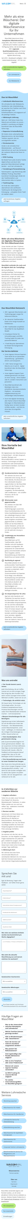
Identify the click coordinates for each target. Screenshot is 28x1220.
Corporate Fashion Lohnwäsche (14, 1147)
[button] (14, 1026)
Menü (21, 4)
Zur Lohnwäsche (14, 74)
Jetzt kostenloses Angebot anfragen (12, 200)
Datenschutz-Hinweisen (12, 1199)
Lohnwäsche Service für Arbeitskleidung (11, 1121)
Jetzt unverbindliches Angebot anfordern (13, 68)
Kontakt (14, 1186)
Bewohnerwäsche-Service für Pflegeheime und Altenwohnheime (13, 1153)
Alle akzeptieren (8, 1206)
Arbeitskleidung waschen (12, 1127)
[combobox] (14, 981)
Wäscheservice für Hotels (12, 1107)
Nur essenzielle (8, 1211)
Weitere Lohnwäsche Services (14, 1094)
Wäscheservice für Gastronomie (10, 1140)
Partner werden (14, 1173)
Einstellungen (7, 1216)
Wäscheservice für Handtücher (14, 1114)
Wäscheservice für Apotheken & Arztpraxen (13, 1134)
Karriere (14, 1182)
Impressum (5, 1201)
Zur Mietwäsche (14, 81)
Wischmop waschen (10, 1101)
